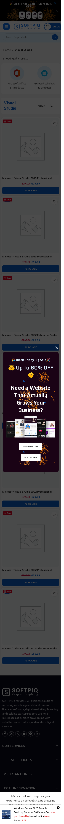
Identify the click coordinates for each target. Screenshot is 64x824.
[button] (30, 446)
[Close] (56, 347)
